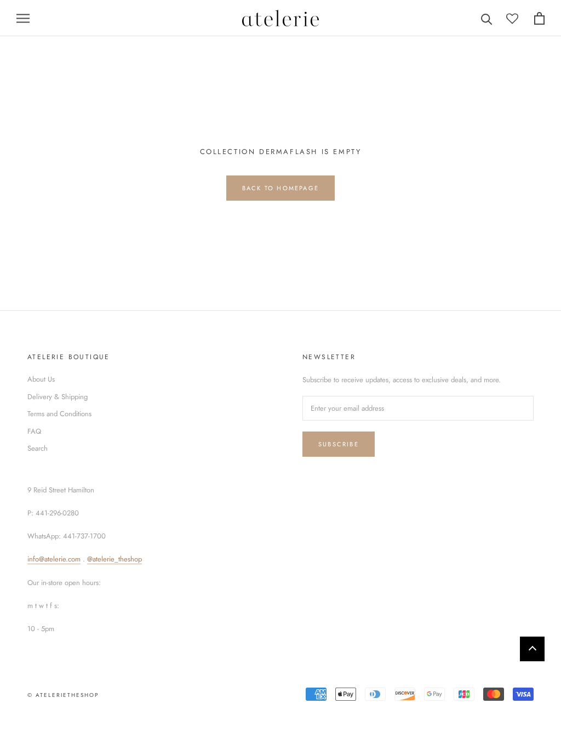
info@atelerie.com (54, 559)
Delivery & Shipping (57, 396)
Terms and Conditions (59, 413)
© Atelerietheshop (63, 695)
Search (37, 448)
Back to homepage (280, 188)
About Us (41, 379)
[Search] (487, 18)
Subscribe (338, 444)
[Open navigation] (23, 18)
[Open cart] (539, 18)
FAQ (34, 431)
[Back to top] (532, 649)
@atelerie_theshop (114, 559)
